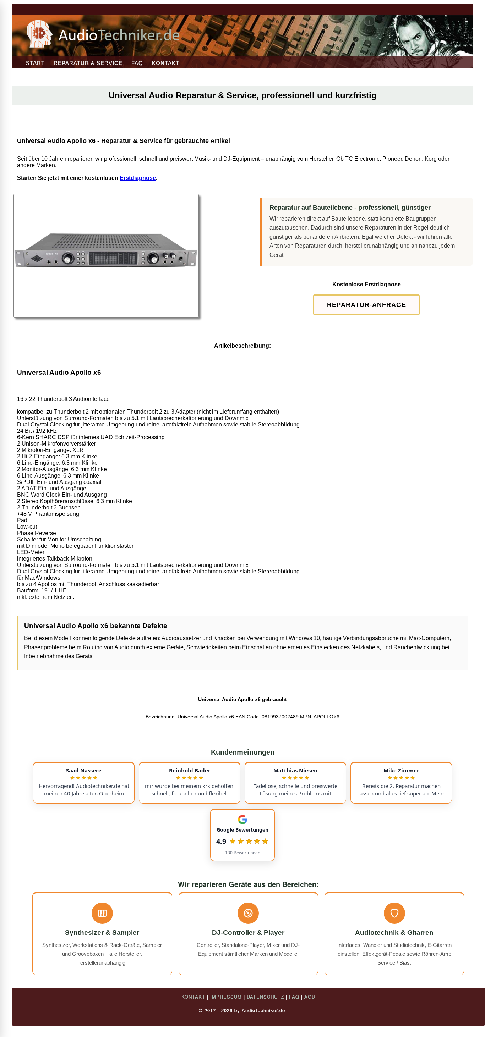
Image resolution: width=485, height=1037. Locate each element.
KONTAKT (165, 63)
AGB (309, 996)
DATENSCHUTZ (265, 996)
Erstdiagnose (138, 178)
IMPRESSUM (226, 996)
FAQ (137, 63)
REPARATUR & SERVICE (88, 63)
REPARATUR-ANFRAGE (366, 304)
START (35, 63)
